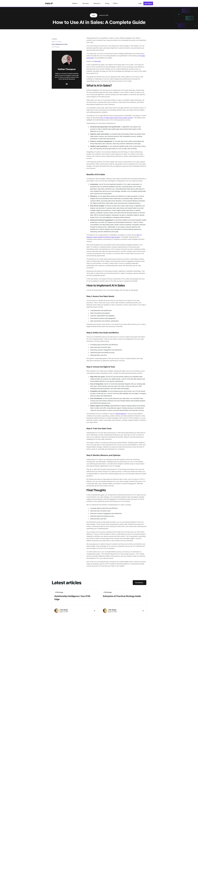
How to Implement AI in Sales (60, 44)
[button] (75, 3)
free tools (97, 61)
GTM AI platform (121, 413)
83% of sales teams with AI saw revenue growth (116, 118)
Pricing (107, 3)
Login (140, 3)
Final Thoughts (55, 46)
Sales (93, 15)
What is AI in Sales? (57, 41)
